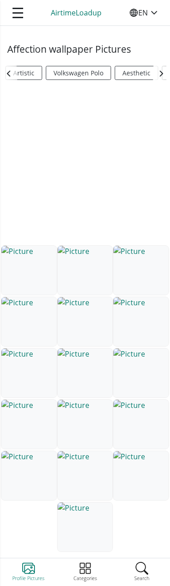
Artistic (23, 73)
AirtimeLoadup (76, 13)
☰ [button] (17, 12)
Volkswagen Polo (78, 73)
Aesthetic (136, 73)
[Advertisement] (85, 166)
